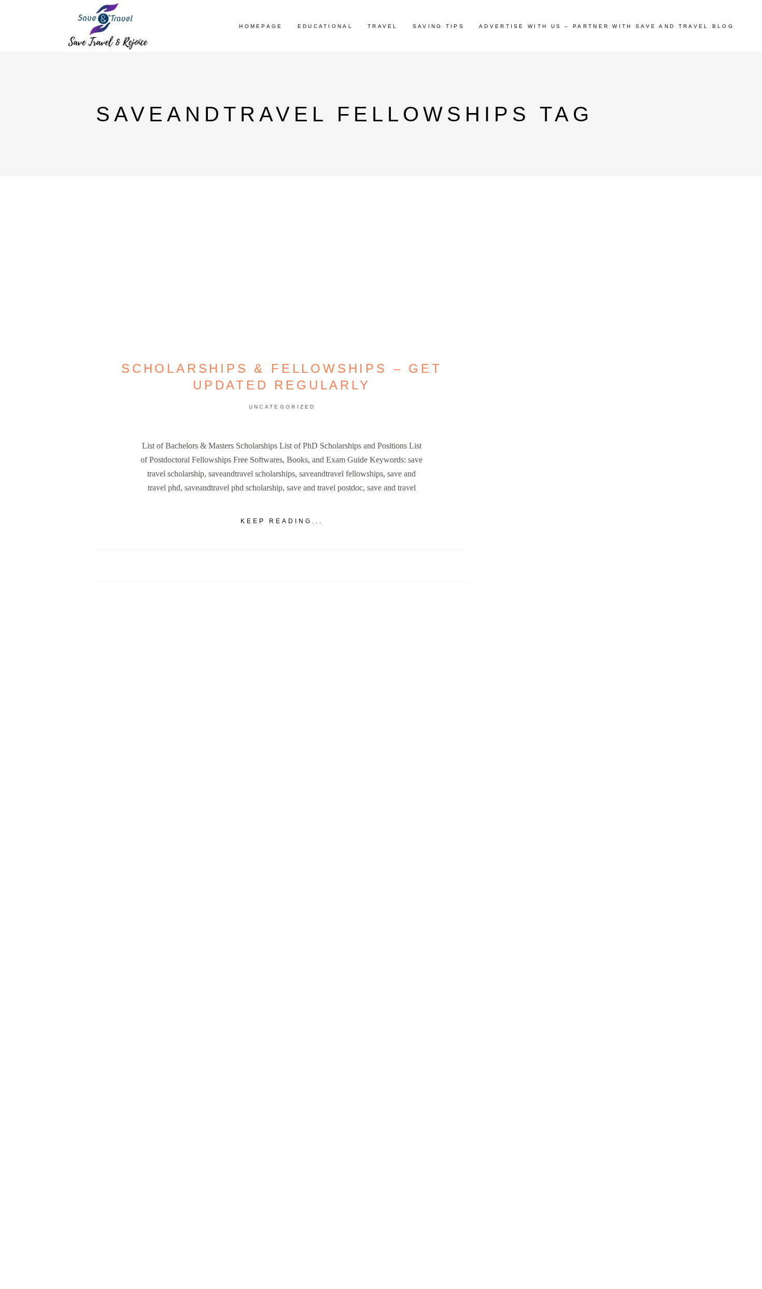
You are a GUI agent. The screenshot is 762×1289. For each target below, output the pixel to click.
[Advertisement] (579, 577)
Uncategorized (282, 407)
